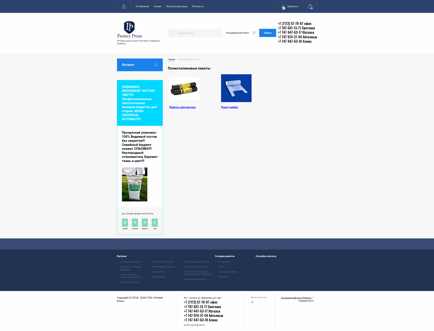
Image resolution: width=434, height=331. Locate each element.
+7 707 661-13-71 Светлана (296, 28)
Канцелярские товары (195, 279)
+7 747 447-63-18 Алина (294, 41)
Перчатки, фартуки (129, 282)
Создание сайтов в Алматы (296, 297)
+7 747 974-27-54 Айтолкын (297, 37)
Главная (171, 60)
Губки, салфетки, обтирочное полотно (130, 275)
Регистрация (124, 6)
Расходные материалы (195, 266)
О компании (142, 6)
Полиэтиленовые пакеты (196, 261)
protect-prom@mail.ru (194, 325)
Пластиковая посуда (162, 261)
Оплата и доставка (176, 6)
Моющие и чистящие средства (130, 268)
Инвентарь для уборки (163, 266)
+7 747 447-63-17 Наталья (296, 32)
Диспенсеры (158, 276)
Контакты (198, 6)
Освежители (158, 271)
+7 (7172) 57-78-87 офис (294, 24)
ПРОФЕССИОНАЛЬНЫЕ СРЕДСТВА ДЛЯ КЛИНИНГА (198, 273)
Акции (157, 6)
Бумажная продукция (131, 261)
